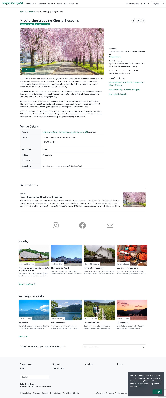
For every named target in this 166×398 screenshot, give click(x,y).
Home (22, 12)
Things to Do (31, 3)
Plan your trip (58, 368)
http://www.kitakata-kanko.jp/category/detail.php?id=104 (65, 132)
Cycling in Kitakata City (118, 94)
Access (59, 3)
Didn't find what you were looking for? (43, 346)
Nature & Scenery (27, 24)
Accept (157, 392)
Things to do (26, 364)
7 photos (29, 70)
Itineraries (42, 3)
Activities (51, 3)
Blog (66, 3)
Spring (46, 24)
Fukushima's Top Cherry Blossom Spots (124, 89)
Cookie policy (148, 383)
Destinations (31, 12)
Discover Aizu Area (26, 284)
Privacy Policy (25, 393)
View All (22, 336)
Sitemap (36, 393)
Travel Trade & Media (134, 3)
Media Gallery (55, 393)
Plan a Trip (73, 3)
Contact (45, 393)
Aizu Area (38, 24)
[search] (143, 346)
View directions (115, 57)
